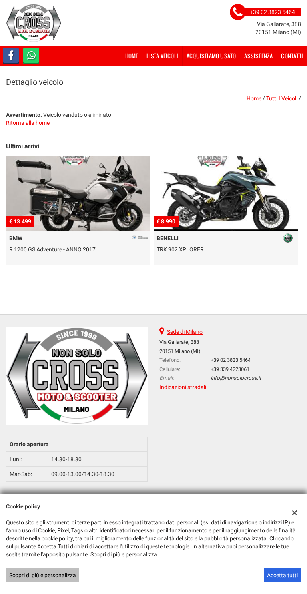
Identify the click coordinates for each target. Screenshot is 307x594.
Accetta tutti (282, 575)
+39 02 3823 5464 (231, 360)
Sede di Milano (185, 332)
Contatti (292, 56)
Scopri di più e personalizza (42, 575)
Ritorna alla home (28, 123)
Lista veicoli (162, 56)
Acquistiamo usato (211, 56)
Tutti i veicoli (281, 98)
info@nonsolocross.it (236, 378)
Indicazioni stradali (182, 387)
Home (131, 56)
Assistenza (258, 56)
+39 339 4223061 (230, 369)
